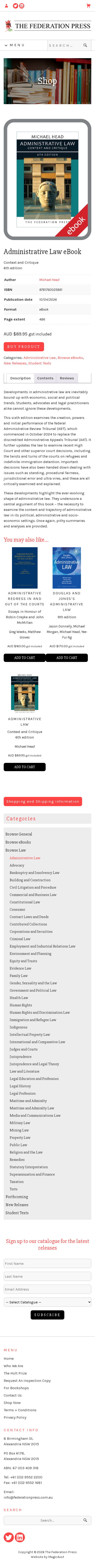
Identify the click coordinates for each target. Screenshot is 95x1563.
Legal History (20, 1086)
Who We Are (13, 1366)
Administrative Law (40, 357)
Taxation (17, 1181)
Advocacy (17, 865)
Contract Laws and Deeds (29, 917)
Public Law (18, 1145)
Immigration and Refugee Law (33, 1020)
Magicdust (56, 1557)
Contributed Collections (28, 924)
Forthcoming (17, 1196)
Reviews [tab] (67, 378)
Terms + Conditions (20, 1410)
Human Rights (21, 1005)
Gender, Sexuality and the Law (33, 983)
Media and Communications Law (35, 1115)
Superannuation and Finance (32, 1174)
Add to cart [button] (24, 658)
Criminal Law (20, 939)
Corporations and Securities (31, 931)
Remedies (17, 1159)
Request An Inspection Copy (27, 1380)
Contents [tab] (45, 378)
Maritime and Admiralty (28, 1101)
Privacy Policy (15, 1417)
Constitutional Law (25, 902)
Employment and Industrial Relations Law (42, 946)
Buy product (23, 346)
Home (9, 1358)
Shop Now (12, 1402)
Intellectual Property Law (30, 1034)
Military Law (20, 1123)
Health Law (19, 998)
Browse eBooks (70, 357)
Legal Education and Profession (34, 1078)
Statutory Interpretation (29, 1167)
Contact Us (13, 1395)
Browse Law (16, 850)
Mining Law (19, 1130)
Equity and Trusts (23, 961)
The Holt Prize (15, 1373)
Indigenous (18, 1027)
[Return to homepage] (47, 25)
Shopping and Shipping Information (42, 801)
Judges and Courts (24, 1049)
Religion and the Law (26, 1152)
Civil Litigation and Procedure (33, 887)
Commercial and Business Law (33, 895)
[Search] (85, 45)
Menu (17, 45)
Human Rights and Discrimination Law (40, 1012)
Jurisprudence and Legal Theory (34, 1064)
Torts (14, 1189)
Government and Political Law (33, 990)
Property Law (20, 1137)
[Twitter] (15, 5)
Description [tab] (20, 378)
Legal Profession (23, 1093)
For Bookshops (16, 1388)
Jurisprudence (21, 1056)
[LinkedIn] (21, 5)
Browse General (19, 834)
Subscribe (47, 1315)
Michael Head (49, 280)
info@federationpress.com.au (28, 1497)
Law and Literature (24, 1071)
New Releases (15, 363)
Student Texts (39, 363)
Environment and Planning (30, 953)
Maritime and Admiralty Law (32, 1108)
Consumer (17, 909)
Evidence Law (20, 968)
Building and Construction (30, 880)
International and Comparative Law (37, 1042)
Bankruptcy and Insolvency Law (34, 872)
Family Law (19, 975)
